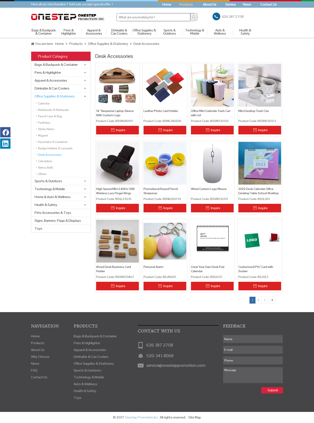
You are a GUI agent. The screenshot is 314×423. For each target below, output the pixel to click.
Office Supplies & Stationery (144, 32)
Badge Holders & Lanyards (55, 148)
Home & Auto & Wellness (52, 197)
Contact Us (39, 377)
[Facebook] (5, 132)
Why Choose (40, 356)
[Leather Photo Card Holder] (165, 85)
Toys (38, 228)
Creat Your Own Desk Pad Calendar (207, 269)
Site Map (194, 417)
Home (35, 336)
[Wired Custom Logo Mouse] (212, 163)
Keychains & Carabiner (52, 142)
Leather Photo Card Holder (161, 111)
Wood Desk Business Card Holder (113, 269)
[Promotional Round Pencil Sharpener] (165, 163)
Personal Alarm (153, 267)
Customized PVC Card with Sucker (255, 269)
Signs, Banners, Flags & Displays (58, 220)
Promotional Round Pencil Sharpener (161, 191)
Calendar (44, 103)
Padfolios (44, 123)
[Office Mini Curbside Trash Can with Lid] (212, 85)
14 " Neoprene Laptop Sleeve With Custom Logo (115, 113)
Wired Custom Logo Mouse (209, 189)
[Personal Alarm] (165, 241)
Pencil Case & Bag (50, 116)
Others (42, 174)
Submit (273, 390)
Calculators (45, 161)
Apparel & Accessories (94, 32)
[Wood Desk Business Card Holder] (117, 241)
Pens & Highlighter (68, 32)
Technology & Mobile (194, 32)
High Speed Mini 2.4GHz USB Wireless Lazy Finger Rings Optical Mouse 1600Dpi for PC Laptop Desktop (116, 191)
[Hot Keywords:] (193, 16)
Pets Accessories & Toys (53, 212)
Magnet (43, 135)
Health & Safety (245, 32)
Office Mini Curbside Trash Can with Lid (210, 113)
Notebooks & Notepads (53, 110)
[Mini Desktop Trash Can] (259, 85)
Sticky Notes (46, 129)
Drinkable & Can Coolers (119, 32)
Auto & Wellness (220, 32)
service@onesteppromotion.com (175, 365)
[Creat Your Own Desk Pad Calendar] (212, 241)
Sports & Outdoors (169, 32)
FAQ (34, 370)
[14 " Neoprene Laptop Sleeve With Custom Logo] (117, 85)
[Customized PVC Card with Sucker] (259, 241)
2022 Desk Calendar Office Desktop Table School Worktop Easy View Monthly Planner (258, 191)
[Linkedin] (5, 143)
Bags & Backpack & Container (44, 32)
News (35, 363)
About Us (37, 350)
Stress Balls (45, 167)
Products (37, 343)
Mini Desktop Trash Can (253, 111)
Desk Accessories (50, 155)
